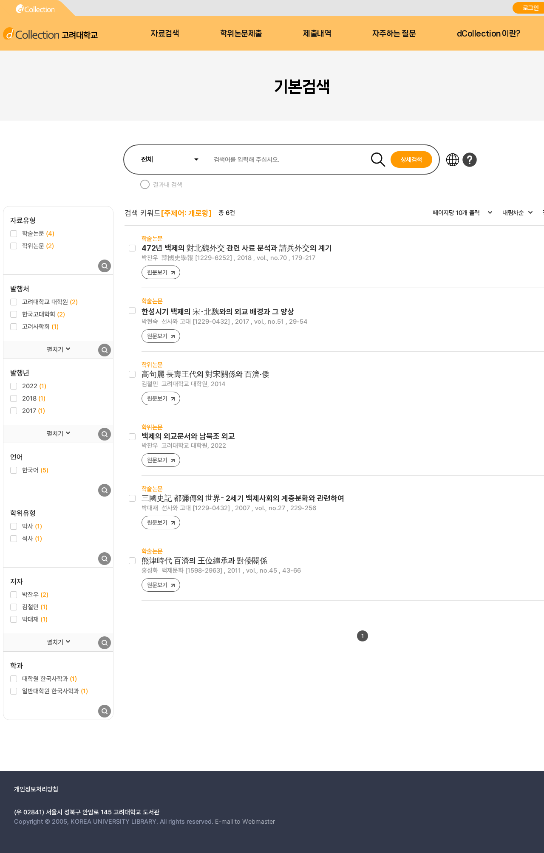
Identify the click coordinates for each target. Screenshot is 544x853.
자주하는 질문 (394, 33)
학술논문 (38, 233)
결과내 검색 (167, 184)
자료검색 (165, 33)
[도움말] (469, 160)
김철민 (35, 606)
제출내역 (317, 33)
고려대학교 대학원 (50, 301)
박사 (32, 526)
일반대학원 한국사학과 (55, 690)
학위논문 (38, 245)
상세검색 (411, 159)
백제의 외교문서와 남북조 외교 (188, 436)
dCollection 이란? (489, 33)
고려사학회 (40, 326)
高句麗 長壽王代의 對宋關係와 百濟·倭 (205, 374)
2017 (33, 410)
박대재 (35, 619)
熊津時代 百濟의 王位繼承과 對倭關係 (204, 560)
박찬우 (35, 594)
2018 (33, 398)
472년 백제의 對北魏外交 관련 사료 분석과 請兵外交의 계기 (237, 247)
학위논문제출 (241, 33)
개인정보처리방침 (36, 789)
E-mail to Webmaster (245, 821)
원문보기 (157, 272)
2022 (34, 385)
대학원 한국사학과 (49, 678)
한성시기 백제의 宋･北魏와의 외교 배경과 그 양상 (218, 311)
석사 (32, 538)
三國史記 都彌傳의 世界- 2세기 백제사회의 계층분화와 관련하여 (243, 498)
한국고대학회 (43, 314)
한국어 (35, 470)
